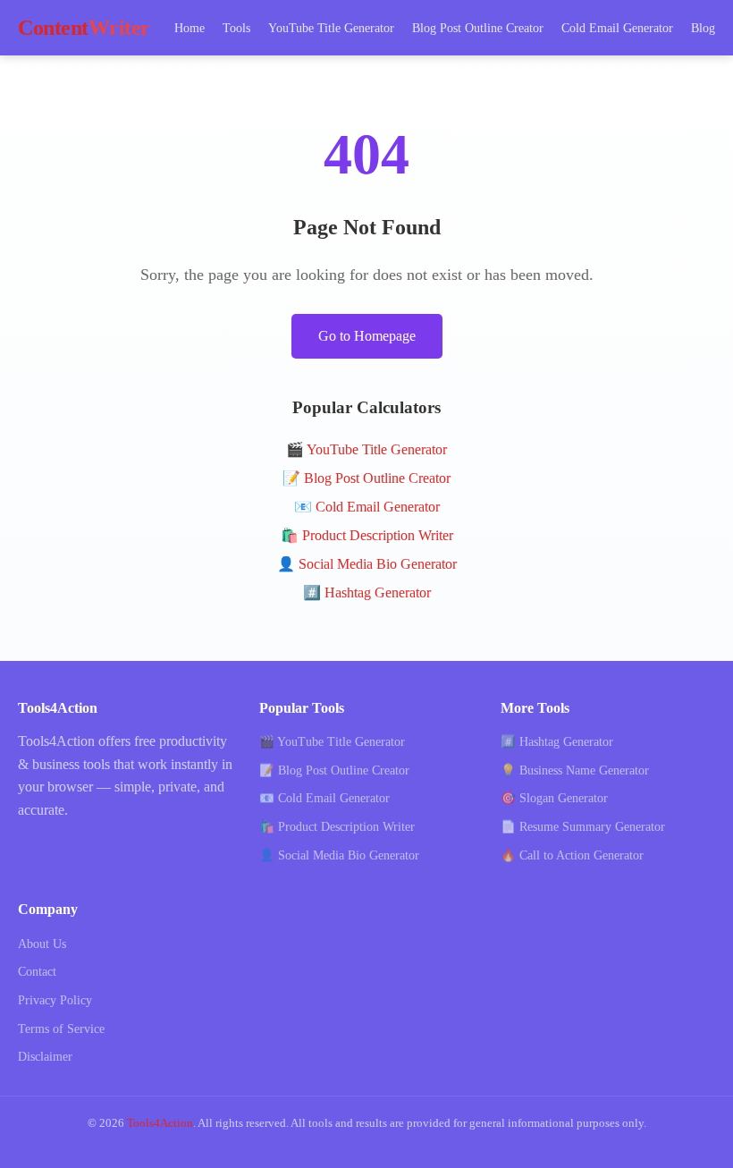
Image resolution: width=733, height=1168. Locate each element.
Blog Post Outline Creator (477, 28)
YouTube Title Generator (331, 28)
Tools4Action (160, 1123)
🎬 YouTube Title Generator (366, 449)
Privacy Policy (55, 1000)
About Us (42, 944)
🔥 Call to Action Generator (572, 855)
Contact (37, 971)
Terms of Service (61, 1029)
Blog (703, 28)
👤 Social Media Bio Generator (367, 563)
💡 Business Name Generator (575, 770)
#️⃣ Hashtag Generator (367, 592)
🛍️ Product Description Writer (367, 535)
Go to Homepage (367, 335)
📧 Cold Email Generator (367, 506)
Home (189, 28)
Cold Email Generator (617, 28)
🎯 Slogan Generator (554, 798)
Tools (236, 28)
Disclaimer (45, 1056)
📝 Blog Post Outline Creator (366, 478)
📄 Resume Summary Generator (583, 827)
